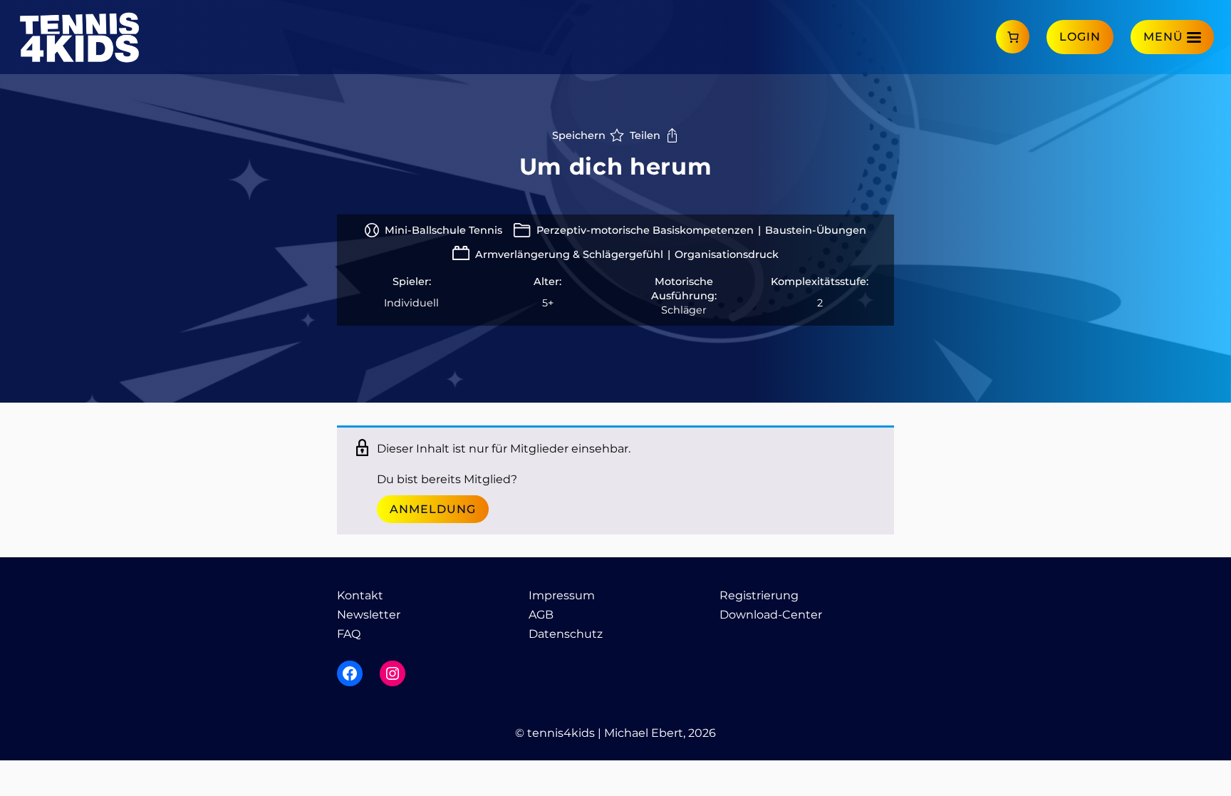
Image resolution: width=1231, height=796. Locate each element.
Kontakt (360, 595)
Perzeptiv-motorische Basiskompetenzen (645, 230)
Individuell (411, 302)
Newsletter (368, 614)
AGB (541, 614)
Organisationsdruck (727, 254)
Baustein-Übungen (815, 230)
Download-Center (771, 614)
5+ (548, 302)
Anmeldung (433, 509)
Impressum (562, 595)
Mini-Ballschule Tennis (443, 230)
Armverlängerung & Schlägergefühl (569, 254)
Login (1080, 36)
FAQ (348, 634)
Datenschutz (566, 634)
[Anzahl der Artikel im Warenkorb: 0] (1012, 36)
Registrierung (759, 595)
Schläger (684, 310)
